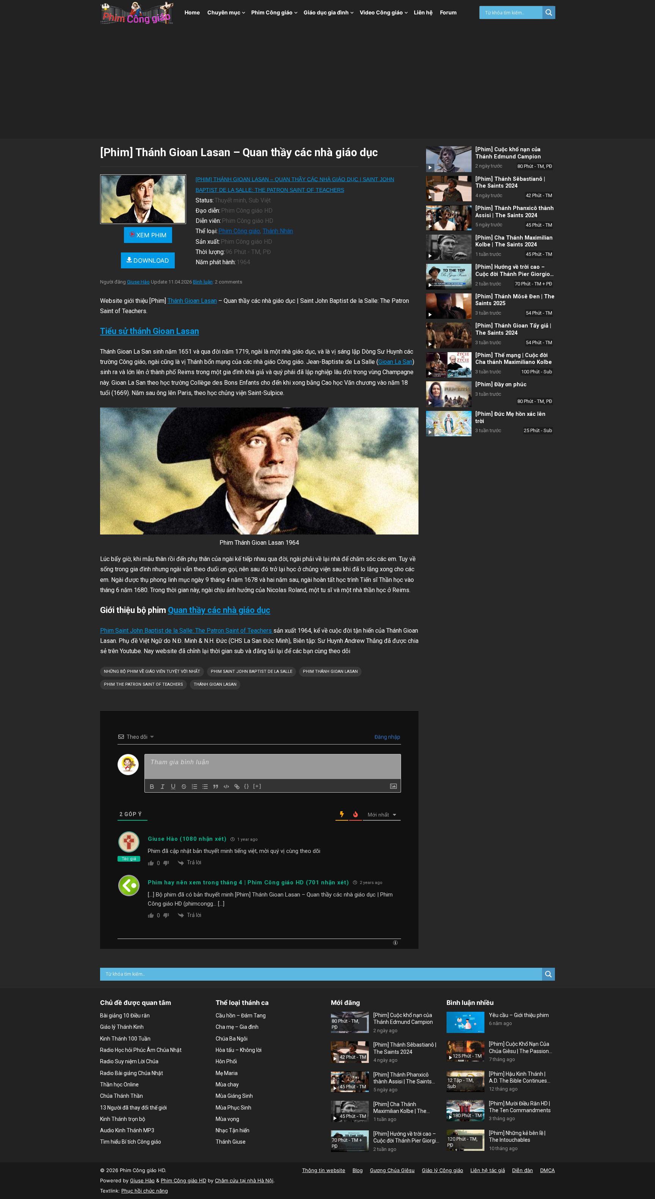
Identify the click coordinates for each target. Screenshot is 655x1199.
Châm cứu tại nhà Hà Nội (244, 1180)
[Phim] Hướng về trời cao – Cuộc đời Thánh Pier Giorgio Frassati (512, 274)
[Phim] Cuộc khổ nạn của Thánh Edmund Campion (508, 153)
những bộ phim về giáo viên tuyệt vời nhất (152, 671)
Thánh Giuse (231, 1142)
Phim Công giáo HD (183, 1180)
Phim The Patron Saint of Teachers (143, 684)
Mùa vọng (227, 1119)
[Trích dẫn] (215, 786)
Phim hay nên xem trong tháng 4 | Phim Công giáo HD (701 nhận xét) (248, 882)
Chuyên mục (223, 12)
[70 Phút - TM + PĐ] (449, 277)
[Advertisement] (327, 82)
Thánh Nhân (278, 231)
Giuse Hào (138, 282)
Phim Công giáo (272, 12)
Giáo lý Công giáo (442, 1170)
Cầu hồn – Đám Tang (241, 1015)
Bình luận (203, 282)
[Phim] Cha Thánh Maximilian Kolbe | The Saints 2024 (514, 241)
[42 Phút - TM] (449, 189)
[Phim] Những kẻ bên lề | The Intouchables (517, 1136)
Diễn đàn (522, 1170)
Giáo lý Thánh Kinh (122, 1027)
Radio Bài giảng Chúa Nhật (131, 1073)
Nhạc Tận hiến (232, 1130)
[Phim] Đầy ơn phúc (501, 384)
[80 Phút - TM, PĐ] (449, 159)
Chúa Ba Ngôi (232, 1039)
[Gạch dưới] (173, 786)
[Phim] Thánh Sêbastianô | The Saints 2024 (510, 183)
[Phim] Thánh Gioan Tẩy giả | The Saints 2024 (513, 329)
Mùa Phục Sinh (233, 1108)
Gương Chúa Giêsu (392, 1170)
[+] (257, 786)
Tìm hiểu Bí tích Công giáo (130, 1142)
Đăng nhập (386, 737)
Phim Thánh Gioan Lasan (330, 671)
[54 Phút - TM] (449, 306)
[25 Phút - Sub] (449, 424)
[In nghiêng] (162, 786)
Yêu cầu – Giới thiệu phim (519, 1015)
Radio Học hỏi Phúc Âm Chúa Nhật (141, 1050)
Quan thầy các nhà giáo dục (219, 610)
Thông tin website (323, 1170)
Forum (448, 12)
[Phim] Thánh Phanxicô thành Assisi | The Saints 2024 (514, 212)
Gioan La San (395, 361)
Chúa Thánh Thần (121, 1096)
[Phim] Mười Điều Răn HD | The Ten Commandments (520, 1106)
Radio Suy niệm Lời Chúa (129, 1061)
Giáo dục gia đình (326, 12)
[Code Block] (226, 786)
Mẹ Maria (227, 1073)
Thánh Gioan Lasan (192, 300)
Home (192, 12)
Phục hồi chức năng (144, 1191)
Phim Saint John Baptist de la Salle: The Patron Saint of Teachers (186, 630)
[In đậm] (152, 786)
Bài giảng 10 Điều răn (125, 1015)
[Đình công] (184, 786)
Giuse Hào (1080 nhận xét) (187, 838)
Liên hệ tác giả (487, 1170)
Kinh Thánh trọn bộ (122, 1119)
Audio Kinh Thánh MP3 (127, 1130)
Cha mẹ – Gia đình (237, 1027)
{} (246, 786)
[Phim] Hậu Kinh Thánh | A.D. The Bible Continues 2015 (518, 1077)
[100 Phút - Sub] (449, 365)
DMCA (547, 1170)
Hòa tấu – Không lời (239, 1050)
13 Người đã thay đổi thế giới (133, 1108)
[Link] (237, 786)
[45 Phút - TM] (449, 218)
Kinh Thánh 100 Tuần (125, 1039)
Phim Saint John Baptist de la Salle (251, 671)
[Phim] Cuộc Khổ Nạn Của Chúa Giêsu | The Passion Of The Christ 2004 (519, 1047)
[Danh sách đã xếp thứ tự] (194, 786)
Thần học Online (119, 1084)
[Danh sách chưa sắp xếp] (205, 786)
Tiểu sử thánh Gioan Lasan (149, 331)
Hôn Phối (226, 1061)
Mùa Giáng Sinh (234, 1096)
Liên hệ (423, 12)
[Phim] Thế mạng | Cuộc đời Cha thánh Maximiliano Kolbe (513, 359)
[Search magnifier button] (548, 12)
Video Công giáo (381, 12)
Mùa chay (227, 1084)
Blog (358, 1170)
